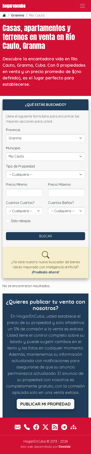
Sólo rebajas (21, 221)
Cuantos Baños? (61, 203)
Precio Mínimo (16, 184)
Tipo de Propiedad (20, 166)
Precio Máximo (59, 184)
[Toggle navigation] (82, 6)
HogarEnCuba (14, 6)
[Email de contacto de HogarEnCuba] (18, 427)
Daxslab (64, 446)
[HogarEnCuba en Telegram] (64, 427)
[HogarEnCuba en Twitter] (45, 427)
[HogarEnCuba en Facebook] (36, 427)
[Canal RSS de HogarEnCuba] (55, 427)
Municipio (13, 148)
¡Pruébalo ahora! (45, 272)
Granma (17, 15)
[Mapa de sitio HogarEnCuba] (73, 427)
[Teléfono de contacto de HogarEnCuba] (27, 427)
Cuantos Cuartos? (20, 203)
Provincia (13, 130)
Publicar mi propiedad (45, 404)
